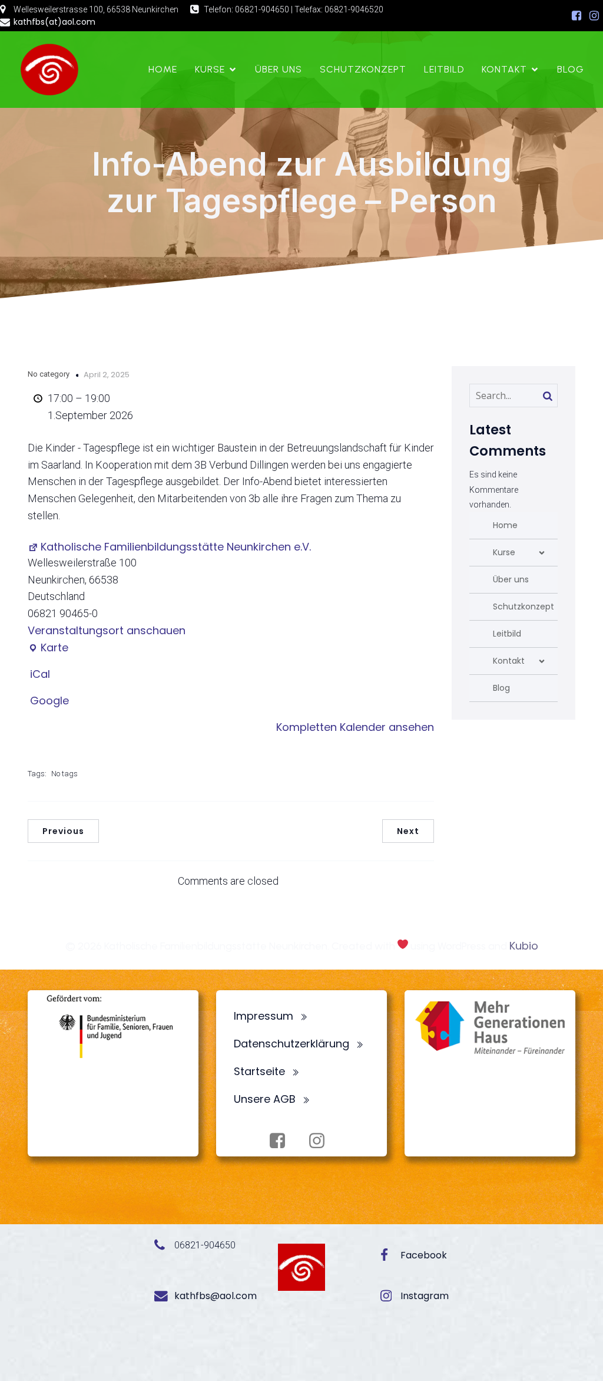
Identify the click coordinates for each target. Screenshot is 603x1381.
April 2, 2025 (107, 374)
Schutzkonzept (363, 69)
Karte (48, 647)
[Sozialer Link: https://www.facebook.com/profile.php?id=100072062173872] (576, 16)
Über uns (278, 69)
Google (49, 700)
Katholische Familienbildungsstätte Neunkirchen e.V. (176, 546)
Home (162, 69)
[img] (542, 553)
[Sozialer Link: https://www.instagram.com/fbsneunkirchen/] (594, 16)
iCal (40, 674)
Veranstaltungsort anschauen (106, 630)
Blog (570, 69)
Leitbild (444, 69)
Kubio (523, 945)
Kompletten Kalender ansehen (355, 727)
